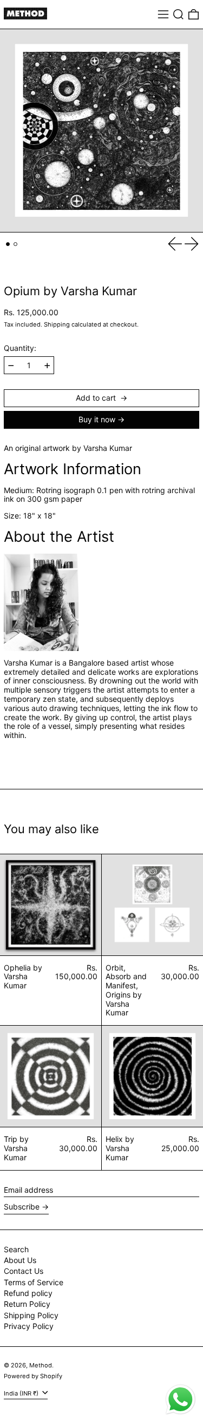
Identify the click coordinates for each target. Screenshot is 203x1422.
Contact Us (23, 1270)
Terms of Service (33, 1282)
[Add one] (47, 366)
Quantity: (20, 348)
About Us (20, 1260)
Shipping (57, 324)
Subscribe (22, 1206)
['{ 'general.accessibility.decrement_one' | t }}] (11, 366)
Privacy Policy (29, 1326)
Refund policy (28, 1293)
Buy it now (96, 419)
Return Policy (27, 1303)
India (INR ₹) (22, 1393)
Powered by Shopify (33, 1376)
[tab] (8, 244)
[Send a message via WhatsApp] (180, 1400)
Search (16, 1249)
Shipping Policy (31, 1315)
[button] (178, 14)
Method (40, 1365)
